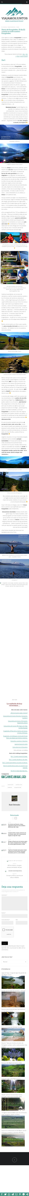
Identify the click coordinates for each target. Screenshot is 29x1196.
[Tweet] (6, 777)
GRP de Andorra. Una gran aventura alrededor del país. (14, 865)
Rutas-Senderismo (12, 27)
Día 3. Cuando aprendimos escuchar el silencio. (14, 762)
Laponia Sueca (19, 784)
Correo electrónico (6, 919)
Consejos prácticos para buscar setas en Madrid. (14, 875)
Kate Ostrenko (14, 805)
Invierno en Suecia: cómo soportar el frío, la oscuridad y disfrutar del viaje (16, 826)
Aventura (5, 27)
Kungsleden (10, 784)
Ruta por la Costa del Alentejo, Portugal (12, 1027)
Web (17, 919)
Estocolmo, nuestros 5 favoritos (19, 741)
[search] (25, 962)
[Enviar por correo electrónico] (15, 777)
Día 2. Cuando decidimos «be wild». (18, 759)
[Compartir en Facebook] (3, 777)
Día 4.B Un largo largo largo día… (19, 770)
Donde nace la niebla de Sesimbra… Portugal (13, 991)
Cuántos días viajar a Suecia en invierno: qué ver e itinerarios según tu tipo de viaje (17, 834)
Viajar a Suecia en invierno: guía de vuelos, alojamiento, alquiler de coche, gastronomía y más (17, 843)
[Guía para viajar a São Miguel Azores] (13, 1092)
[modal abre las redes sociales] (24, 777)
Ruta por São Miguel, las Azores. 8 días (12, 1063)
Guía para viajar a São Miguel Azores (11, 1079)
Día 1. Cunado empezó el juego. (19, 756)
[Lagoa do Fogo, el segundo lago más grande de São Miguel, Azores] (13, 988)
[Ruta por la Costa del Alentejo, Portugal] (13, 1040)
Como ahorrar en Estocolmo (20, 747)
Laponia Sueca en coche (21, 744)
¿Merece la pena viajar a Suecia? (19, 713)
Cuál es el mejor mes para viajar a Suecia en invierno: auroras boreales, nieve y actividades (17, 851)
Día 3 (18, 56)
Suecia (17, 27)
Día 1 (24, 54)
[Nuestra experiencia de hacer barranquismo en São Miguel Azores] (13, 1024)
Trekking (10, 787)
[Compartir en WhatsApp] (9, 777)
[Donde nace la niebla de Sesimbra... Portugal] (13, 1007)
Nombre (4, 913)
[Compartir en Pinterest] (18, 777)
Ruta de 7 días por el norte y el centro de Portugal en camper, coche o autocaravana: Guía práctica (14, 1045)
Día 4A (22, 56)
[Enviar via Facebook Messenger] (21, 777)
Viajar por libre (18, 787)
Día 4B (25, 56)
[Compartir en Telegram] (12, 777)
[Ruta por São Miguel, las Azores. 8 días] (13, 1076)
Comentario (4, 895)
